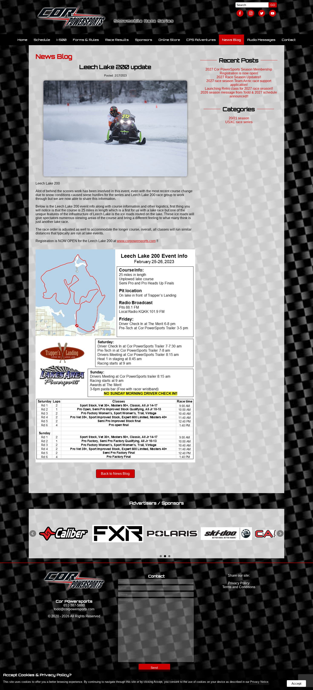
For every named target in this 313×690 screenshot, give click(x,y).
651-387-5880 (74, 605)
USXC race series (239, 122)
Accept (296, 683)
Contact (289, 40)
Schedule (42, 40)
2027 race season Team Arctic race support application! (238, 83)
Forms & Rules (86, 40)
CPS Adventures (201, 40)
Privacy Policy (239, 583)
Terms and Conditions (238, 587)
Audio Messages (261, 40)
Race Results (117, 40)
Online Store (169, 40)
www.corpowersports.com (136, 241)
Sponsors (143, 40)
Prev (32, 533)
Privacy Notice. (259, 681)
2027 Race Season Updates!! (239, 77)
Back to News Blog (115, 473)
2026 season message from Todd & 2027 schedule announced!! (239, 94)
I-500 (61, 40)
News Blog (231, 40)
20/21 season (239, 118)
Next (280, 533)
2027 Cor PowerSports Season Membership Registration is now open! (238, 71)
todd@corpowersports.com (74, 609)
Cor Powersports (74, 601)
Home (22, 40)
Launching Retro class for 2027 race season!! (239, 88)
